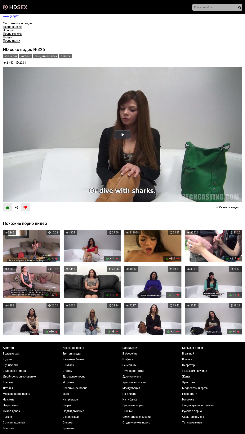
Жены (186, 376)
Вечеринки (129, 365)
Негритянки (10, 405)
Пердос (8, 37)
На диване (129, 394)
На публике (129, 399)
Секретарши (71, 416)
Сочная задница (14, 422)
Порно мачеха (12, 33)
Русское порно (192, 411)
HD (17, 7)
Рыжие (7, 416)
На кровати (189, 394)
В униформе (11, 365)
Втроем (67, 371)
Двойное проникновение (19, 376)
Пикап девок (11, 411)
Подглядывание (73, 411)
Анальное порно (73, 348)
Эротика (68, 428)
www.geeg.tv (11, 16)
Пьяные (127, 411)
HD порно (9, 30)
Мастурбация (131, 388)
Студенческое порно (136, 422)
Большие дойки (192, 348)
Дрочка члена (131, 376)
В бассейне (129, 353)
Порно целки (11, 40)
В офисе (127, 359)
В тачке (187, 359)
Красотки (188, 382)
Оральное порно (133, 405)
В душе (7, 359)
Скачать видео (228, 207)
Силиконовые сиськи (136, 416)
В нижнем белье (73, 359)
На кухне (8, 399)
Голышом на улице (194, 371)
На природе (70, 399)
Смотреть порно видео (18, 23)
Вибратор (188, 365)
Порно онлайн (12, 27)
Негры (67, 405)
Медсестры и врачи (195, 388)
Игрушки (68, 382)
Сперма (68, 422)
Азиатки (8, 348)
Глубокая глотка (133, 371)
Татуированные (192, 422)
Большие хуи (11, 353)
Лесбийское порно (75, 388)
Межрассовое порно (16, 394)
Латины (8, 388)
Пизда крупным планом (198, 405)
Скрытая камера (193, 416)
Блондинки (129, 348)
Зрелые (8, 382)
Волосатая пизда (14, 371)
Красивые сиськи (134, 382)
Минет (67, 394)
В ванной (188, 353)
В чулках (68, 365)
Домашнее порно (74, 376)
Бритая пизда (72, 353)
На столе (188, 399)
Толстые (8, 428)
